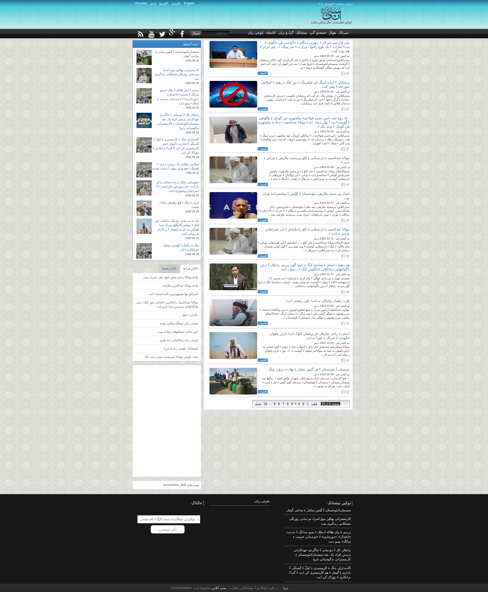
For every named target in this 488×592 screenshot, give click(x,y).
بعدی (258, 403)
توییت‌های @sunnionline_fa (181, 484)
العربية (163, 3)
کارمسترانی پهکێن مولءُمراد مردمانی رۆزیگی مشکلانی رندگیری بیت (177, 74)
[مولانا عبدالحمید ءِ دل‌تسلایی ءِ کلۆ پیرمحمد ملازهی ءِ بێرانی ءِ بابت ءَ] (233, 170)
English (189, 3)
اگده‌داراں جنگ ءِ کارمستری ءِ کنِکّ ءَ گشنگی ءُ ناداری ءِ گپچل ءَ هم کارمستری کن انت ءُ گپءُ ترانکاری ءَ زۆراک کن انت (320, 572)
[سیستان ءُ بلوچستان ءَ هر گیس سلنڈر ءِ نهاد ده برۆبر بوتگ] (233, 381)
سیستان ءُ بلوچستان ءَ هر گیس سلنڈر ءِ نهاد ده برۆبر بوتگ (309, 369)
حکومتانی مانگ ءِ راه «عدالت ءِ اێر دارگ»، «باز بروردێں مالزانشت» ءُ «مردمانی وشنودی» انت (177, 187)
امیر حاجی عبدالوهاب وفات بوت (178, 331)
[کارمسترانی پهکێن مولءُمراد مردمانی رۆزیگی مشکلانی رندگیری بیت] (144, 75)
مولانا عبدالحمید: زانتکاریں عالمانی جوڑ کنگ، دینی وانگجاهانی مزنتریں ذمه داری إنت (167, 304)
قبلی (314, 403)
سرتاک (343, 33)
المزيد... (262, 73)
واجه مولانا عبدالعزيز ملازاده (180, 285)
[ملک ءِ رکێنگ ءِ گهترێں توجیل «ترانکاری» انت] (144, 251)
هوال (332, 33)
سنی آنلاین (218, 588)
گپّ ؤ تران (286, 33)
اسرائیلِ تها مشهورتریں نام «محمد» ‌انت (173, 294)
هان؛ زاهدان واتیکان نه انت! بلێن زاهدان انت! (318, 301)
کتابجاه (271, 33)
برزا (285, 588)
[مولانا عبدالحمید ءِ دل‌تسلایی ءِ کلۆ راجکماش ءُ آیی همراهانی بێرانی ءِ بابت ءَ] (233, 241)
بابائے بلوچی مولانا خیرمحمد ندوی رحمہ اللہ (171, 356)
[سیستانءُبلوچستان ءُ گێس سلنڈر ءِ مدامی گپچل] (144, 57)
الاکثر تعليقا (169, 268)
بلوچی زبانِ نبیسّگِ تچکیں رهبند (179, 323)
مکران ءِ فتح (190, 315)
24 (265, 403)
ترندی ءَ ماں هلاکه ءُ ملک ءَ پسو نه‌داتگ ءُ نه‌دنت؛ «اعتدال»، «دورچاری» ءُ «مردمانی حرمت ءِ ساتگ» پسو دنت (318, 536)
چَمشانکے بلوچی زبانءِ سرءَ (181, 348)
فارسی (175, 3)
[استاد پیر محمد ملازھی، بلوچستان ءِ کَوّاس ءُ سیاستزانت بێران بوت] (233, 205)
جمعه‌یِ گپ (318, 33)
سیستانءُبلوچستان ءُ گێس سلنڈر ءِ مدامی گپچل (318, 510)
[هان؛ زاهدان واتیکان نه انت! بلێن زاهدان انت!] (233, 313)
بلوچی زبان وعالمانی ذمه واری (179, 340)
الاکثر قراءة (190, 268)
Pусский (141, 3)
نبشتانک (301, 33)
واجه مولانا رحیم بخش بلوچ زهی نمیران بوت (170, 277)
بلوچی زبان (256, 33)
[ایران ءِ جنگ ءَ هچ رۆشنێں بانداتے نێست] (144, 208)
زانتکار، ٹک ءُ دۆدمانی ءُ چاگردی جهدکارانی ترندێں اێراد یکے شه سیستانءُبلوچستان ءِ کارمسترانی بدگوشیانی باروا (322, 554)
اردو (153, 3)
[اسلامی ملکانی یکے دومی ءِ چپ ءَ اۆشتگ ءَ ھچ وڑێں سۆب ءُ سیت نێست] (144, 169)
